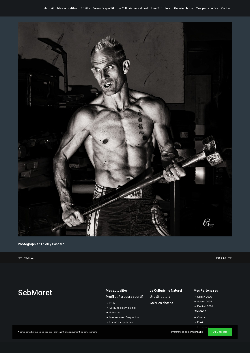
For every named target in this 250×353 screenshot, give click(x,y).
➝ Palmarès (113, 312)
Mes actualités (117, 290)
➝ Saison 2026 (203, 297)
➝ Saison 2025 (203, 301)
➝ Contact (200, 317)
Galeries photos (161, 303)
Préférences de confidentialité (187, 331)
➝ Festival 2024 (203, 306)
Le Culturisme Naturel (166, 290)
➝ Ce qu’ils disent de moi (121, 308)
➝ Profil (110, 303)
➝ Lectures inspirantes (119, 322)
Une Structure (160, 297)
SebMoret (35, 292)
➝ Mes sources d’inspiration (122, 317)
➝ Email (199, 322)
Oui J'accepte (220, 331)
